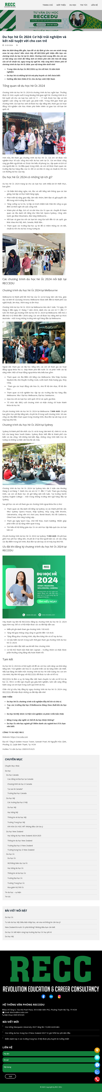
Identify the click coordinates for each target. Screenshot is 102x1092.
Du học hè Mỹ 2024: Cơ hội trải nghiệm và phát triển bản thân (35, 714)
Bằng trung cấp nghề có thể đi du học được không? (30, 720)
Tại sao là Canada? (15, 789)
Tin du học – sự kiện (13, 892)
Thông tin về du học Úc (16, 873)
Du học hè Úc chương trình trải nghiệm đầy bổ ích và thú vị (34, 701)
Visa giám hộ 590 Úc (15, 887)
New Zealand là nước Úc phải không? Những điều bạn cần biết (30, 927)
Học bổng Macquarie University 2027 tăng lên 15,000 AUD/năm (32, 1027)
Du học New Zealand (14, 831)
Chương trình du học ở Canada (19, 784)
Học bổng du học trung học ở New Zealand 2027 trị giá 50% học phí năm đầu (37, 1033)
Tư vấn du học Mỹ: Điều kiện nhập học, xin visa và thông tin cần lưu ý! (32, 922)
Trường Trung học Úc (16, 883)
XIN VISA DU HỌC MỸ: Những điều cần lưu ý (25, 826)
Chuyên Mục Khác (12, 766)
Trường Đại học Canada (16, 793)
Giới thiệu (61, 5)
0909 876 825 (18, 1015)
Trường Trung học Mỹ (16, 822)
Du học (73, 5)
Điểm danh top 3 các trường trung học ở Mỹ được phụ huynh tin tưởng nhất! (37, 1039)
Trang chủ (48, 5)
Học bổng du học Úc (15, 868)
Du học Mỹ (10, 798)
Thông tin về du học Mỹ (16, 817)
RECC (52, 61)
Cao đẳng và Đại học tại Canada (20, 779)
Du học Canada (12, 775)
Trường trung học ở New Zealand (20, 850)
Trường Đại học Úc (15, 878)
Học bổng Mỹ (12, 812)
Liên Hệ (94, 5)
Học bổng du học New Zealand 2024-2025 (24, 835)
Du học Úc (10, 854)
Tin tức (83, 5)
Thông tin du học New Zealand (19, 840)
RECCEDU (41, 53)
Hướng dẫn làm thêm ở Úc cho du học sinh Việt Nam (31, 79)
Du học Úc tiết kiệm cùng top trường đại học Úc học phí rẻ (28, 932)
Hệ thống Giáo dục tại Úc (17, 863)
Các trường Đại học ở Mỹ (17, 802)
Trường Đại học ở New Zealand (20, 845)
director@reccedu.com (19, 1012)
